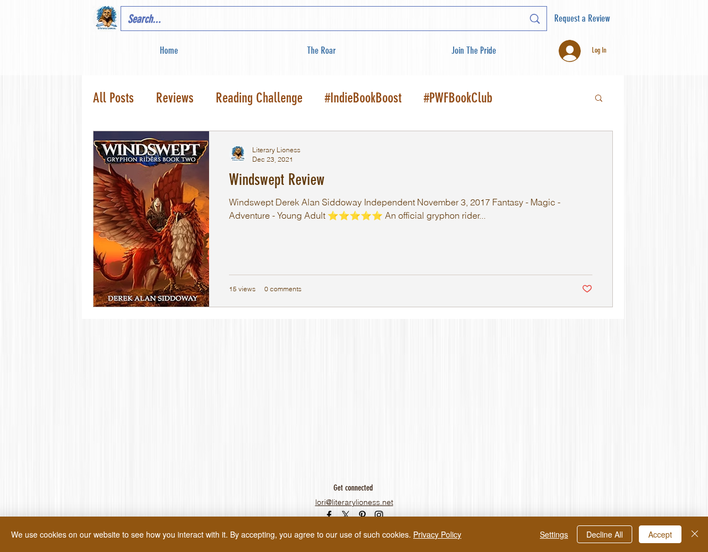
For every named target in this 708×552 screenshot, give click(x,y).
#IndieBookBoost (363, 98)
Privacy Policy (437, 534)
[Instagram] (378, 514)
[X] (345, 514)
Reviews (175, 98)
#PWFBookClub (458, 98)
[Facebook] (329, 514)
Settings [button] (554, 534)
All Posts (113, 98)
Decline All (604, 534)
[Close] (694, 534)
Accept (660, 534)
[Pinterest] (362, 514)
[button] (473, 50)
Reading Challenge (259, 98)
